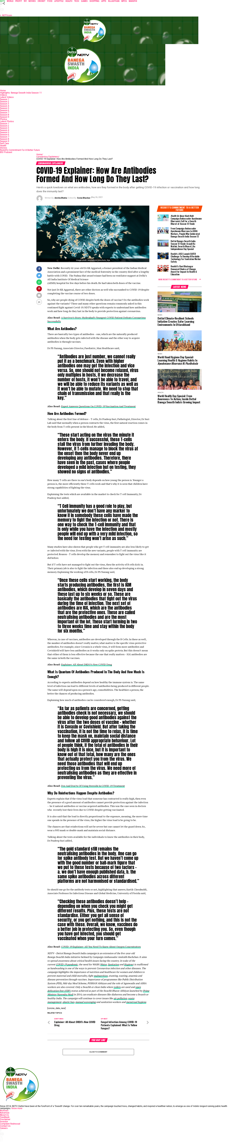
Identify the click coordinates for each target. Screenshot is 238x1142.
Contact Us (5, 1126)
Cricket (41, 1)
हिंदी (25, 1)
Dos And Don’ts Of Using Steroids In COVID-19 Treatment (93, 785)
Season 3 (4, 103)
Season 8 (4, 114)
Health (3, 145)
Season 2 (4, 101)
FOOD (49, 1)
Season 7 (4, 112)
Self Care (4, 143)
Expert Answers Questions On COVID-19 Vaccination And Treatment (98, 406)
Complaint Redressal (10, 1123)
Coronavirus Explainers (47, 156)
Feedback (5, 1117)
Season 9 (4, 117)
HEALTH (68, 1)
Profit (18, 1)
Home (3, 90)
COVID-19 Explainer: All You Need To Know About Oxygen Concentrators (101, 946)
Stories (3, 148)
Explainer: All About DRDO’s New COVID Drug (86, 664)
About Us (4, 1115)
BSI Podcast (6, 152)
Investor (4, 1121)
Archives (4, 1110)
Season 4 (4, 106)
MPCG (124, 1)
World (10, 1)
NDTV (2, 1)
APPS (103, 1)
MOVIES (32, 1)
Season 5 (4, 108)
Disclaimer (5, 1119)
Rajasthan (113, 1)
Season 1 (4, 99)
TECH (76, 1)
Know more (16, 1108)
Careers (4, 1128)
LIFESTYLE (58, 1)
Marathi (133, 1)
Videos (3, 95)
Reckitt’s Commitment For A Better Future (20, 150)
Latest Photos (7, 121)
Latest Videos (7, 97)
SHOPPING (94, 1)
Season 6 (4, 110)
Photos (3, 119)
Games (84, 1)
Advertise (4, 1112)
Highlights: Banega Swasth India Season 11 (21, 92)
